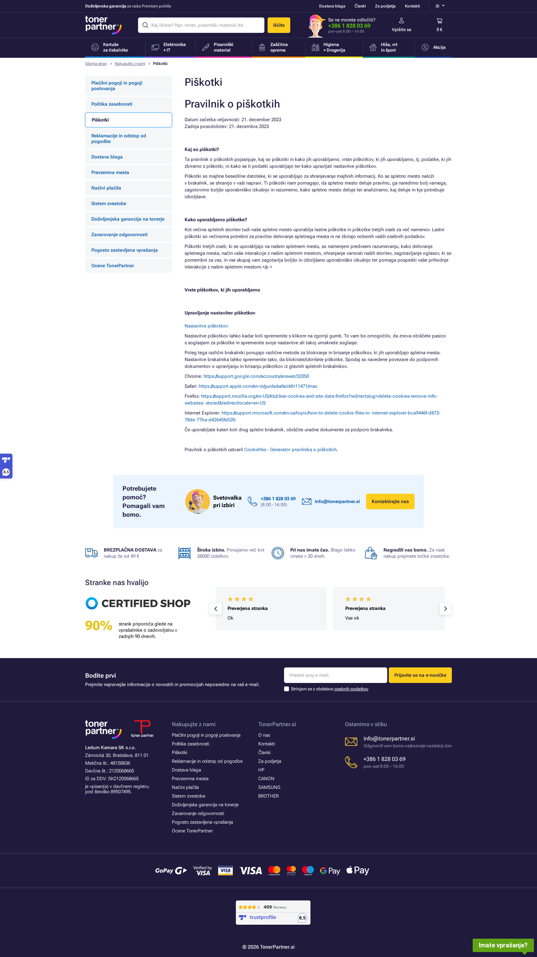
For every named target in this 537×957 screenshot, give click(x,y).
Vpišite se (401, 29)
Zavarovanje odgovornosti (119, 234)
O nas (264, 735)
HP (261, 770)
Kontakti (412, 6)
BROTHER (268, 796)
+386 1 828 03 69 (349, 25)
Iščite (279, 25)
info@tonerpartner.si (337, 501)
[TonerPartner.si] (103, 25)
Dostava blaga (332, 6)
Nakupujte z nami (130, 63)
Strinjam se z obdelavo (329, 688)
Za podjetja (385, 6)
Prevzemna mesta (110, 172)
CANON (266, 778)
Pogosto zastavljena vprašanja (124, 250)
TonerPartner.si (277, 724)
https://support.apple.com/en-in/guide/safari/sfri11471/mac (258, 386)
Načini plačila (106, 188)
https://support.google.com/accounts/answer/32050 (256, 376)
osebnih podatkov (351, 688)
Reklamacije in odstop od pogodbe (118, 138)
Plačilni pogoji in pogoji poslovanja (116, 85)
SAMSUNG (269, 787)
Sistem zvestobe (108, 203)
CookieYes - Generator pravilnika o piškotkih (290, 449)
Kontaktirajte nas (390, 501)
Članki (360, 6)
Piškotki (179, 752)
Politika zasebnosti (111, 104)
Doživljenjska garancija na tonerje (127, 219)
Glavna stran (96, 63)
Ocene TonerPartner (112, 265)
